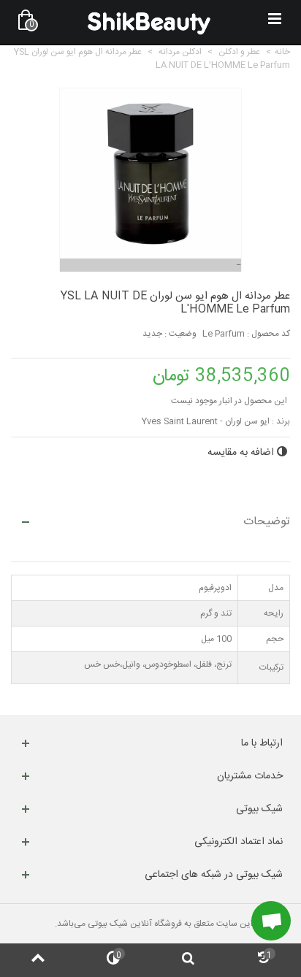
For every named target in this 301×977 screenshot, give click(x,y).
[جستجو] (188, 960)
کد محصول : (268, 333)
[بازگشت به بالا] (37, 960)
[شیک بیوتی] (149, 22)
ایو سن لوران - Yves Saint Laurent (206, 421)
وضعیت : (180, 333)
